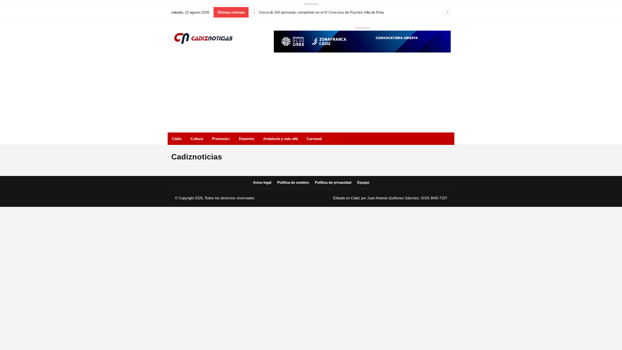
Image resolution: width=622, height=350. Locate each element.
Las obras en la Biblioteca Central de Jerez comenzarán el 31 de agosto (315, 12)
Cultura (196, 139)
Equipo (363, 182)
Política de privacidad (333, 182)
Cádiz (177, 139)
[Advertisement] (311, 96)
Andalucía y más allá (280, 139)
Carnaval (314, 139)
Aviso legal (262, 182)
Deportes (246, 139)
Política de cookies (293, 182)
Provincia (220, 139)
